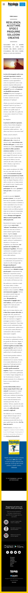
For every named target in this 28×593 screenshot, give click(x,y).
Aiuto (11, 564)
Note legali (14, 582)
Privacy (11, 566)
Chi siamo (12, 557)
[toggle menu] (3, 4)
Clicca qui (14, 467)
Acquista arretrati (22, 4)
